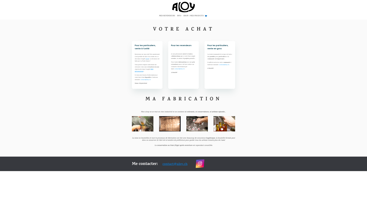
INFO (179, 15)
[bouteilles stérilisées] (197, 131)
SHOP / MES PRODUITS (193, 15)
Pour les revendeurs (181, 45)
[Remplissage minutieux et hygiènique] (224, 131)
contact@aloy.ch (145, 80)
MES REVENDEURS (167, 15)
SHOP (147, 59)
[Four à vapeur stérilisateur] (170, 131)
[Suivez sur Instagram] (200, 163)
